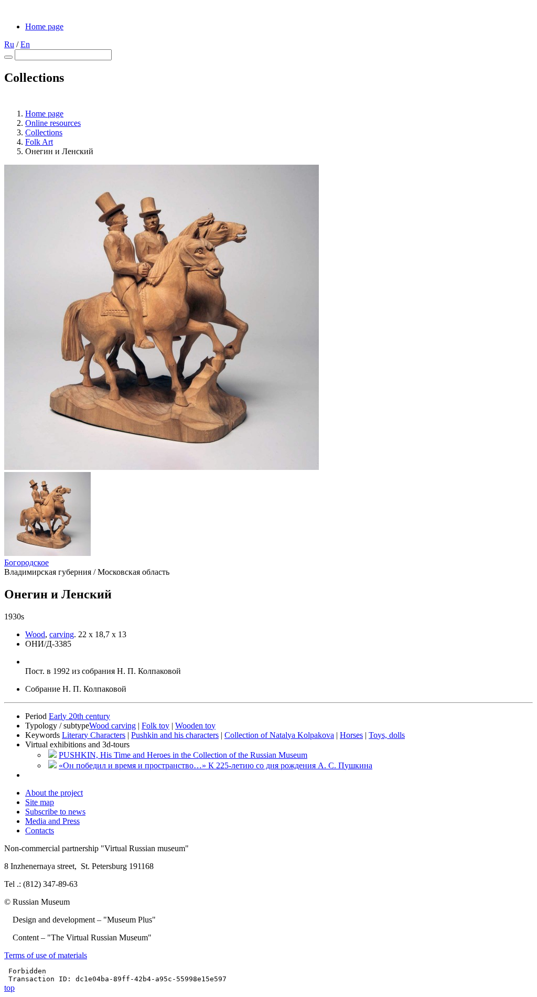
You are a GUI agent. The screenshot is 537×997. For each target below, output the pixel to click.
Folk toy (155, 725)
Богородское (26, 562)
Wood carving (112, 725)
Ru (9, 44)
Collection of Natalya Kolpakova (279, 735)
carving (61, 634)
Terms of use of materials (45, 955)
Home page (44, 26)
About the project (54, 792)
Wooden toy (195, 725)
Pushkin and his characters (175, 735)
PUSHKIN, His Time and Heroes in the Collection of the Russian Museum (183, 755)
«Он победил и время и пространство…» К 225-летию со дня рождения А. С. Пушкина (215, 765)
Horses (351, 735)
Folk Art (39, 141)
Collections (43, 132)
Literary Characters (93, 735)
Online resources (53, 123)
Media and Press (52, 821)
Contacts (39, 830)
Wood (35, 634)
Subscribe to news (55, 811)
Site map (39, 802)
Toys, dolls (387, 735)
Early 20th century (79, 716)
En (25, 44)
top (9, 987)
